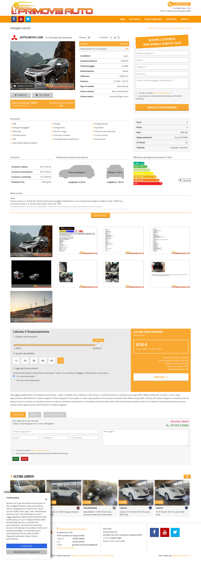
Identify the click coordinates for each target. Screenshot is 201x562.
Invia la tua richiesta (162, 107)
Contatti (184, 19)
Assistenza (171, 19)
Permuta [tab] (34, 414)
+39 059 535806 (179, 425)
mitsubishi (180, 28)
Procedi (160, 377)
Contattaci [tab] (18, 414)
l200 (189, 28)
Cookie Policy (108, 555)
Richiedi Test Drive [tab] (55, 414)
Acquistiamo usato (153, 19)
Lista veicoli (135, 19)
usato (170, 28)
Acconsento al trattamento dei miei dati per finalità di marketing (42, 453)
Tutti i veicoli (160, 28)
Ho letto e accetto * (155, 93)
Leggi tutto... (100, 215)
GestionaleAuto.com (181, 555)
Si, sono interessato (25, 376)
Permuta (22, 95)
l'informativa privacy (162, 93)
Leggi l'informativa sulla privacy (86, 555)
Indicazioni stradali (65, 547)
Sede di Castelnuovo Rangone (73, 528)
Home (122, 19)
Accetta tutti (26, 546)
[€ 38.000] (98, 345)
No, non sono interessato (28, 380)
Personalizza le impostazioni (27, 552)
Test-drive (43, 95)
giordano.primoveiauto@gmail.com (86, 544)
